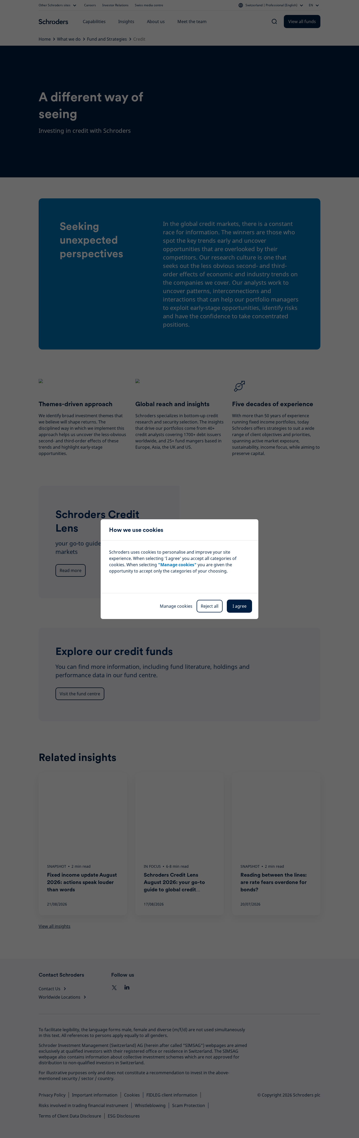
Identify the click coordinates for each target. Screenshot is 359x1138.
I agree (240, 606)
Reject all (209, 606)
